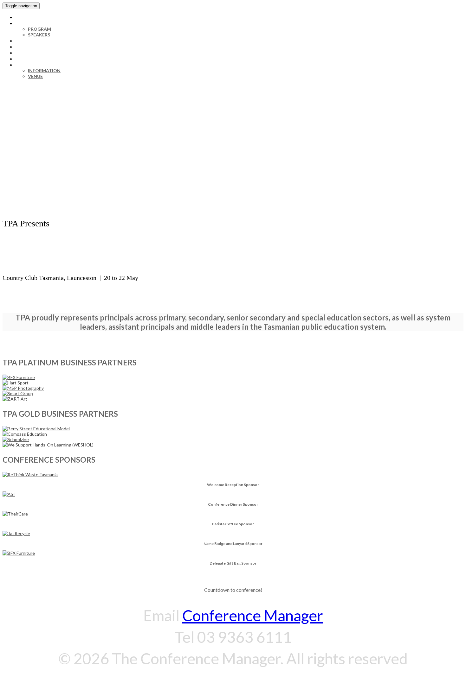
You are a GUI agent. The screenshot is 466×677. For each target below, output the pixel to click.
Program (39, 29)
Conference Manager (252, 615)
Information (32, 64)
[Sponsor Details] (36, 428)
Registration (32, 40)
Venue (35, 76)
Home (22, 17)
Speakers (39, 34)
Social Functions (38, 46)
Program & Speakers (41, 23)
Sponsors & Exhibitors (44, 58)
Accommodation (37, 52)
